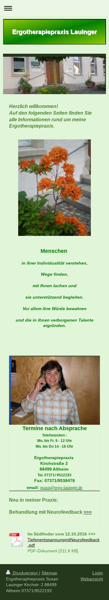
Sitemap (49, 572)
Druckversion (25, 572)
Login (97, 572)
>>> (88, 512)
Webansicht (92, 578)
